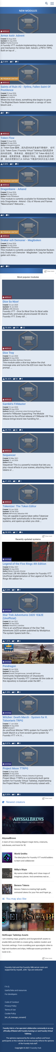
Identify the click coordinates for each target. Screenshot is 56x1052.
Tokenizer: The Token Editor (19, 506)
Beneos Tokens (21, 885)
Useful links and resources (16, 990)
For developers (11, 994)
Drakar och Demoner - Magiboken (21, 240)
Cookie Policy (10, 1013)
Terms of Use (10, 1010)
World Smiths (20, 853)
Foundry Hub (35, 1048)
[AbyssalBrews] (28, 820)
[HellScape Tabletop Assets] (28, 917)
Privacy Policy (10, 1006)
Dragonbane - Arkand (13, 189)
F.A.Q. (7, 986)
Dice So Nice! (11, 301)
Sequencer (9, 455)
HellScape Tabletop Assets (15, 935)
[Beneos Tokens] (7, 889)
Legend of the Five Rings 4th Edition (24, 563)
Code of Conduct (12, 1002)
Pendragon (9, 666)
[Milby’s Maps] (7, 873)
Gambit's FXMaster (14, 404)
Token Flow (7, 138)
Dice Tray (8, 352)
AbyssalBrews (9, 838)
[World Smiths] (7, 857)
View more (50, 271)
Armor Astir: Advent (12, 35)
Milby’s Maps (20, 869)
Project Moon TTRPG (15, 768)
